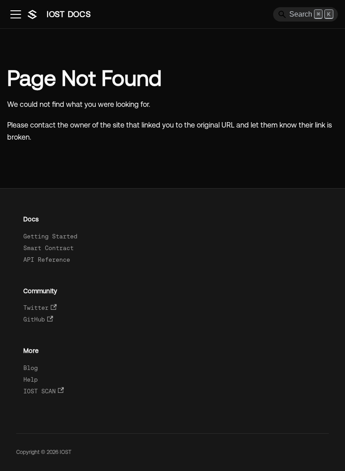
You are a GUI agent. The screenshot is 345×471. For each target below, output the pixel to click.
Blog (30, 368)
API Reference (46, 259)
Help (30, 379)
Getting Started (50, 236)
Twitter (36, 307)
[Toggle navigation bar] (15, 14)
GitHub (34, 319)
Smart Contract (48, 248)
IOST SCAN (39, 391)
